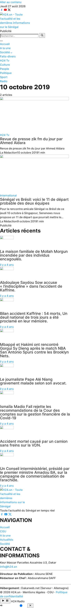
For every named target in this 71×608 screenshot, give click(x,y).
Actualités (6, 539)
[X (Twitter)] (9, 10)
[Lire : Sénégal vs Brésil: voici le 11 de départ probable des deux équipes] (35, 174)
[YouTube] (6, 10)
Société (5, 52)
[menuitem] (35, 44)
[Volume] (13, 606)
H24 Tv (4, 60)
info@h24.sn (8, 566)
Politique (6, 73)
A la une (5, 48)
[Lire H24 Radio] (5, 600)
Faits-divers (8, 56)
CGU (3, 531)
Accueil (5, 44)
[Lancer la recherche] (42, 35)
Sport (3, 77)
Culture (5, 64)
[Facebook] (2, 10)
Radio (3, 81)
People (4, 68)
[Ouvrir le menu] (1, 40)
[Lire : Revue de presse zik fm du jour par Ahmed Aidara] (35, 115)
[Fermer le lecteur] (30, 605)
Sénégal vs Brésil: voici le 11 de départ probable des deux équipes (34, 201)
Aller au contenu (11, 2)
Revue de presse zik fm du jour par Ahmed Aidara (31, 141)
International (8, 195)
